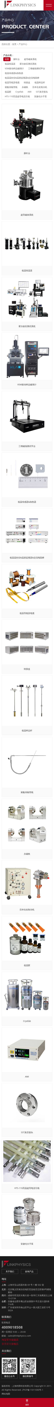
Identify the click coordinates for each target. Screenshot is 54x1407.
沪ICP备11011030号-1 (32, 1389)
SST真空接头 (42, 91)
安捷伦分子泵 (40, 96)
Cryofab (19, 91)
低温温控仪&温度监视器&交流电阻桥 (22, 77)
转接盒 (27, 82)
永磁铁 (25, 87)
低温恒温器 (10, 63)
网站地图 (6, 1393)
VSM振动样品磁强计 (14, 68)
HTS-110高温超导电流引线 (17, 96)
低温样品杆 (39, 82)
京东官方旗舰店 (10, 1343)
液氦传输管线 (11, 87)
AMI (30, 91)
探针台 (16, 59)
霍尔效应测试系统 (28, 63)
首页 (14, 44)
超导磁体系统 (30, 59)
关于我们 (10, 1271)
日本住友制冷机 (39, 87)
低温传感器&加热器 (14, 73)
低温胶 (8, 91)
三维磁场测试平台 (36, 68)
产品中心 (23, 44)
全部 (7, 59)
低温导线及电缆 (12, 82)
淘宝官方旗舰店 (10, 1339)
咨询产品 (29, 1271)
